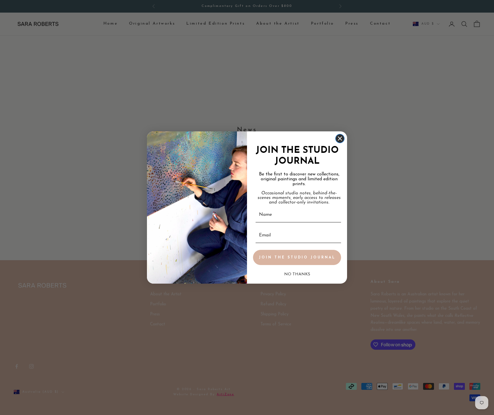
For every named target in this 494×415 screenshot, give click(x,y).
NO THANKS (297, 274)
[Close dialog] (340, 138)
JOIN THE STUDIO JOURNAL (297, 257)
